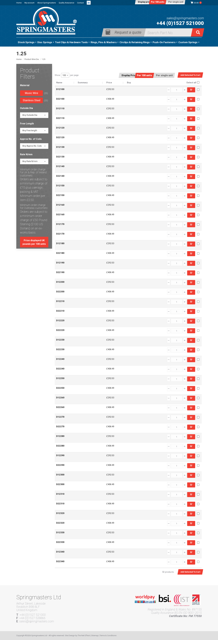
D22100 (60, 99)
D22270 (60, 426)
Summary (83, 82)
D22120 (60, 137)
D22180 (60, 253)
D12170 (60, 224)
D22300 (60, 484)
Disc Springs (44, 42)
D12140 (60, 166)
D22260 (60, 407)
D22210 (60, 311)
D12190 (60, 262)
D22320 (60, 523)
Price (109, 82)
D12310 (60, 494)
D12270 (60, 417)
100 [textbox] (64, 75)
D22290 (60, 465)
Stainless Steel (31, 100)
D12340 (60, 551)
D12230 (60, 339)
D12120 (60, 127)
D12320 (60, 513)
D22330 (60, 542)
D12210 (60, 301)
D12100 (60, 89)
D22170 (60, 233)
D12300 (60, 474)
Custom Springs (187, 42)
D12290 (60, 455)
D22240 (60, 368)
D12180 (60, 243)
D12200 (60, 282)
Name (59, 82)
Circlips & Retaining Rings (135, 42)
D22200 (60, 291)
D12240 (60, 359)
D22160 (60, 214)
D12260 (60, 397)
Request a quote (128, 32)
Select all (191, 82)
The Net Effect (84, 635)
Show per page (67, 75)
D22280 (60, 445)
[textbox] (29, 115)
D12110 (60, 108)
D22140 (60, 176)
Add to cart (191, 89)
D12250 (60, 378)
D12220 (60, 320)
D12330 (60, 532)
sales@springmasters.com (185, 18)
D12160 (60, 205)
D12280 (60, 436)
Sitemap (94, 635)
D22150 (60, 195)
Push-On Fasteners (164, 42)
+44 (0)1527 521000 (180, 23)
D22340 (60, 561)
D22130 (60, 156)
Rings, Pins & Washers (104, 42)
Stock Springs (26, 42)
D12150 (60, 185)
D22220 (60, 330)
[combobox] (65, 75)
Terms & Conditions (108, 635)
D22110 (60, 118)
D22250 (60, 388)
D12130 (60, 147)
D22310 (60, 503)
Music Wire (31, 93)
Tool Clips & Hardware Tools (71, 42)
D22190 (60, 272)
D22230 (60, 349)
